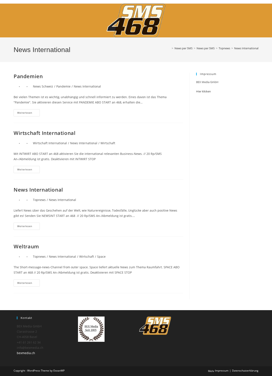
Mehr (211, 371)
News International (246, 48)
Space (101, 256)
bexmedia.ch (26, 353)
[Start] (169, 48)
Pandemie (63, 86)
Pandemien (28, 76)
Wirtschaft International (44, 132)
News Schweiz (43, 86)
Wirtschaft (108, 143)
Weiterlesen (28, 113)
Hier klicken (203, 91)
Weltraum (26, 246)
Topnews (39, 200)
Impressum (221, 370)
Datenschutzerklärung (245, 370)
